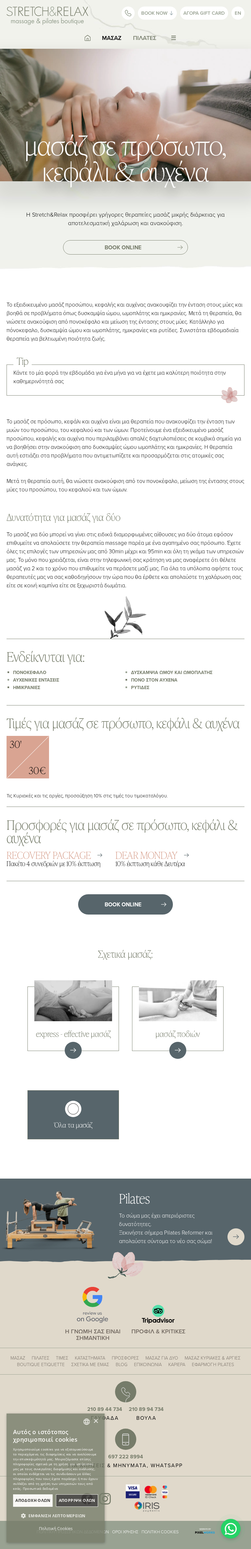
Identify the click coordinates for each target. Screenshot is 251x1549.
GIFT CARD (204, 12)
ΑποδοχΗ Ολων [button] (32, 1500)
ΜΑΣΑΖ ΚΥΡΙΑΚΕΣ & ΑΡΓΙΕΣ (213, 1358)
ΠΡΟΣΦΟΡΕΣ (125, 1358)
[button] (55, 1516)
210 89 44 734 (104, 1409)
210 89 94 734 (146, 1409)
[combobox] (86, 1421)
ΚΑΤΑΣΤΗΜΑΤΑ (90, 1358)
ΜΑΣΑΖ (112, 38)
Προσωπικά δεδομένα (40, 1488)
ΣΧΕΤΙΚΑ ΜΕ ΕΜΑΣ (90, 1364)
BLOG (121, 1364)
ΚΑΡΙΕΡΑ (176, 1364)
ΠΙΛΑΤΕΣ (144, 38)
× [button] (95, 1421)
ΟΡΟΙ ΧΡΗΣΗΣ (125, 1532)
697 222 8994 (125, 1456)
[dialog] (56, 1478)
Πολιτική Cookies (56, 1528)
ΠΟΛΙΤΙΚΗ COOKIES (160, 1532)
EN (238, 12)
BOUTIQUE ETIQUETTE (41, 1364)
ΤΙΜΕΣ (62, 1358)
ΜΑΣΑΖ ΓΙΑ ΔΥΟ (161, 1358)
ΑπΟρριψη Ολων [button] (77, 1500)
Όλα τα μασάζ (73, 1124)
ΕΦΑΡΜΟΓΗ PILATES (213, 1364)
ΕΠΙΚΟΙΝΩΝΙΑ (148, 1364)
